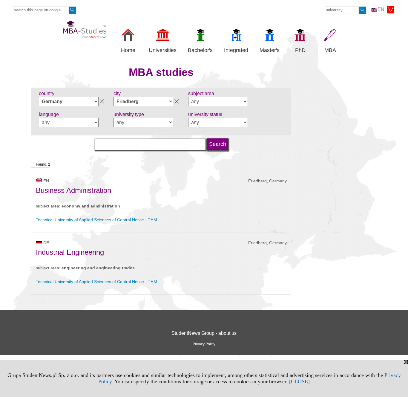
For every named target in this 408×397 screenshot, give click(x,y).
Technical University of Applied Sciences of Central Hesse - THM (96, 219)
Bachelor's (200, 50)
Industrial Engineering (70, 252)
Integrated (236, 50)
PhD (300, 50)
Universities (163, 50)
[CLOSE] (299, 381)
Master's (270, 50)
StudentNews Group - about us (204, 333)
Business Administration (73, 190)
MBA (330, 50)
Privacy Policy (204, 344)
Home (128, 50)
